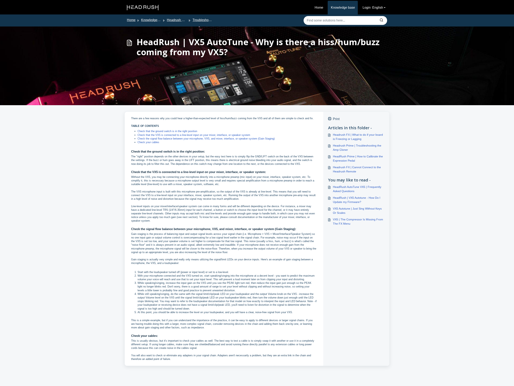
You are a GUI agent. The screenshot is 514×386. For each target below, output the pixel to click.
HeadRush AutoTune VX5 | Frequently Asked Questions (357, 189)
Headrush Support (180, 20)
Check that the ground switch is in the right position (167, 131)
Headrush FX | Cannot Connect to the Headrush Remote (357, 169)
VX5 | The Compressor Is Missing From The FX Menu (358, 221)
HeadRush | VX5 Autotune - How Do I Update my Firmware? (356, 200)
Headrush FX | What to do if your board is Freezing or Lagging (358, 137)
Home (319, 7)
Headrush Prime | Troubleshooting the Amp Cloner (357, 147)
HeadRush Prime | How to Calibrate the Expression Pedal (358, 158)
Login (367, 7)
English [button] (377, 7)
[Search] (381, 20)
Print (336, 119)
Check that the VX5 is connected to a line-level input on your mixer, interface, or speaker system (194, 134)
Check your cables (148, 142)
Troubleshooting (204, 20)
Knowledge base (343, 7)
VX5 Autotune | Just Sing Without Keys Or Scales (357, 210)
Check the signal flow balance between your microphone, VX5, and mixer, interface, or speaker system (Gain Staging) (206, 138)
